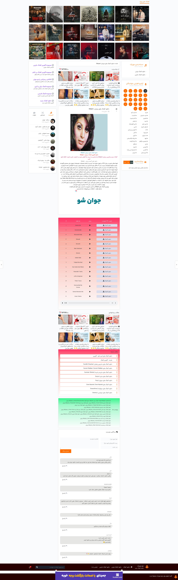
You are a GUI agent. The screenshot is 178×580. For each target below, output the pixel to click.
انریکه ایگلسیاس (131, 138)
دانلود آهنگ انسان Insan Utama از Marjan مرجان (100, 403)
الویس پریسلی (131, 130)
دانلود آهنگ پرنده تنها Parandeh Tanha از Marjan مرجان (75, 403)
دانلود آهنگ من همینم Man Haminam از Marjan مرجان (98, 425)
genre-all (108, 401)
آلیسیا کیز (144, 153)
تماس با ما (95, 567)
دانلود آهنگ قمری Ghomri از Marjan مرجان (70, 414)
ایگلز (134, 144)
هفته (131, 162)
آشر (134, 133)
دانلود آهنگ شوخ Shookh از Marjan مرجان (78, 412)
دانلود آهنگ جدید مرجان (80, 405)
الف (145, 91)
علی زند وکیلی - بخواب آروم (42, 127)
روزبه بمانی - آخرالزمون (44, 140)
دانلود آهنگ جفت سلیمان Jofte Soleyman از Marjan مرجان (97, 407)
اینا (146, 113)
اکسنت (133, 115)
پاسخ (63, 466)
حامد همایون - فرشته (44, 167)
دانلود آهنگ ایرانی (140, 71)
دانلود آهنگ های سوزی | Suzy (103, 380)
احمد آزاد (133, 113)
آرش (134, 136)
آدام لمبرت (132, 118)
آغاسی (145, 150)
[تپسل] (56, 570)
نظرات (34, 115)
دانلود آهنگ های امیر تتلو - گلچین (102, 356)
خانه (117, 63)
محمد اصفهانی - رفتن (44, 133)
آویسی (145, 147)
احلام (134, 121)
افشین (145, 118)
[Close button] (122, 570)
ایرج (134, 147)
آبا (146, 130)
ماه (128, 162)
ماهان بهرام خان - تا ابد (44, 147)
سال (125, 162)
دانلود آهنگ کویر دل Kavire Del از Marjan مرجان (100, 416)
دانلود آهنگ (107, 225)
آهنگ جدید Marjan (94, 401)
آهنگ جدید (114, 157)
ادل (146, 144)
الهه (146, 138)
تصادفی (42, 115)
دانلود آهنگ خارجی (140, 75)
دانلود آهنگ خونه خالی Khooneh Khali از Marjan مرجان (98, 409)
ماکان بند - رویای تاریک (44, 160)
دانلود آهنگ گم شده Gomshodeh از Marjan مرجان (99, 421)
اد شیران (144, 136)
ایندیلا (145, 133)
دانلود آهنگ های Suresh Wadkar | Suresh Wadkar (97, 368)
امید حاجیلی (143, 115)
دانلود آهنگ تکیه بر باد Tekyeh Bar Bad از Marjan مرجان (98, 405)
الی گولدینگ (132, 124)
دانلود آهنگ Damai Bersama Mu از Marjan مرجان (77, 401)
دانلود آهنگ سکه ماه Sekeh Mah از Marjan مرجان (99, 412)
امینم (134, 153)
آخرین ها (50, 115)
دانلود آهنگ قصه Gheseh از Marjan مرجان (89, 414)
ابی (134, 127)
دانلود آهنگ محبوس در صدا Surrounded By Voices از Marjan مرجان (95, 423)
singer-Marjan (102, 401)
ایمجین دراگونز (143, 141)
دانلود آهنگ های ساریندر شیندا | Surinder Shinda (98, 372)
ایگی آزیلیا (144, 127)
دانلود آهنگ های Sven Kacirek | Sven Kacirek (99, 384)
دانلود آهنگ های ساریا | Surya (103, 376)
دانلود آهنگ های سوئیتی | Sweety (102, 393)
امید (146, 121)
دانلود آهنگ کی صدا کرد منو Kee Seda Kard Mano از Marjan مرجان (95, 418)
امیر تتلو (144, 124)
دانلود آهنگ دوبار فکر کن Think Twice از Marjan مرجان (73, 409)
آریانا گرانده (132, 141)
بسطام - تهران (46, 120)
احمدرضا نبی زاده (131, 150)
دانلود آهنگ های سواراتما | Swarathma (101, 388)
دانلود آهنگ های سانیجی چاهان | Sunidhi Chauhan (97, 364)
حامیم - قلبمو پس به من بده (42, 154)
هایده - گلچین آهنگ (106, 360)
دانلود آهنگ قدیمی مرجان (105, 414)
